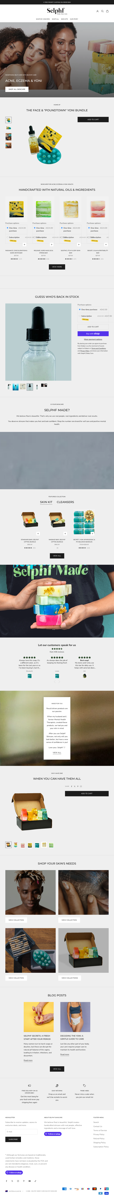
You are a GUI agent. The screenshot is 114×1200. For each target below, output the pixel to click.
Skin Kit (46, 502)
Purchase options (12, 223)
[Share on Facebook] (71, 786)
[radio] (7, 228)
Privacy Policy (98, 1134)
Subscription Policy (101, 1147)
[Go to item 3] (8, 137)
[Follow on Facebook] (6, 1181)
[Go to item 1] (8, 120)
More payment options (93, 339)
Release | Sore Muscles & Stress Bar (43, 252)
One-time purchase (13, 229)
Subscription (14, 239)
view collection (16, 978)
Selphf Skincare (51, 1191)
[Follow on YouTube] (29, 1181)
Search (96, 1122)
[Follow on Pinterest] (24, 1181)
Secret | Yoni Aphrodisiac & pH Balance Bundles (84, 541)
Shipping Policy (99, 1142)
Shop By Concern (43, 19)
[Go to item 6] (44, 385)
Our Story (74, 19)
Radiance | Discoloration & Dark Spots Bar (16, 252)
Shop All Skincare (17, 89)
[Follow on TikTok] (35, 1181)
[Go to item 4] (8, 145)
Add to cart (93, 119)
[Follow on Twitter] (12, 1181)
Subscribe (13, 1139)
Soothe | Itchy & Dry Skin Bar (70, 252)
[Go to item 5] (37, 387)
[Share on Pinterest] (78, 786)
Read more (28, 1060)
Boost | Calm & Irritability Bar (98, 252)
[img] (57, 648)
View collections (70, 978)
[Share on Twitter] (75, 786)
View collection (16, 920)
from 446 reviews (57, 652)
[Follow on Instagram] (18, 1181)
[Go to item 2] (8, 128)
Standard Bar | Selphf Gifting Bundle (30, 541)
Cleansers (65, 502)
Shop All (55, 19)
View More (57, 267)
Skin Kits (64, 19)
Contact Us (97, 1126)
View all (57, 556)
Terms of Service (100, 1130)
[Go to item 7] (51, 845)
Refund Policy (98, 1138)
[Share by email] (81, 786)
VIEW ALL (57, 752)
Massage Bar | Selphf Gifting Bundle (57, 541)
